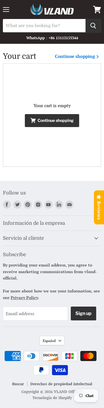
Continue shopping (75, 56)
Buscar (18, 383)
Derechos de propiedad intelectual (61, 383)
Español (49, 340)
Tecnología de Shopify (52, 397)
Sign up (83, 313)
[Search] (93, 25)
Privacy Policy (24, 297)
